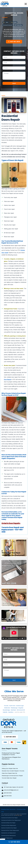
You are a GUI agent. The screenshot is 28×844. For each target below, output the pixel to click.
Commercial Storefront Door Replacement (11, 820)
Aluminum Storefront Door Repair (9, 827)
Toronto (6, 705)
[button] (25, 4)
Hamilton (10, 712)
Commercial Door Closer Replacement (10, 830)
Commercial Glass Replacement (8, 825)
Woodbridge (6, 710)
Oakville (5, 712)
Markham (13, 710)
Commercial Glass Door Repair (8, 822)
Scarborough (20, 705)
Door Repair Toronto (10, 748)
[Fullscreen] (24, 638)
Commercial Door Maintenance (8, 835)
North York (12, 705)
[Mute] (22, 638)
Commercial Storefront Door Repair (9, 817)
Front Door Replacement (7, 838)
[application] (14, 633)
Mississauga (14, 707)
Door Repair (7, 379)
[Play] (3, 638)
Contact (5, 783)
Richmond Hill (21, 710)
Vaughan (20, 707)
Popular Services (8, 764)
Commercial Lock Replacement (8, 832)
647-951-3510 (19, 815)
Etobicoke (7, 707)
